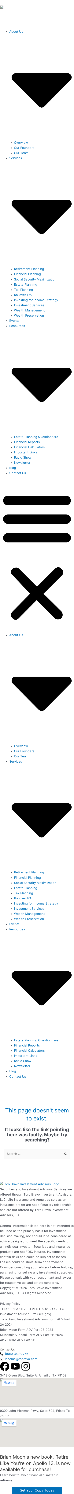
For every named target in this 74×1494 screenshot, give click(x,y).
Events (14, 321)
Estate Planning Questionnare (36, 437)
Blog (12, 468)
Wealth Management (29, 310)
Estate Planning (25, 284)
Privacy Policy (10, 1304)
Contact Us (17, 473)
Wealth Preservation (29, 315)
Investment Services (29, 305)
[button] (37, 556)
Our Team (21, 153)
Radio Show (22, 457)
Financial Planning (27, 274)
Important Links (25, 452)
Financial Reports (27, 442)
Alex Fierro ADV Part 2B (18, 1340)
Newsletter (22, 462)
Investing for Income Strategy (36, 300)
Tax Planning (23, 290)
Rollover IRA (23, 295)
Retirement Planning (29, 269)
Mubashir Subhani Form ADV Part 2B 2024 (32, 1335)
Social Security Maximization (35, 279)
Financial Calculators (29, 447)
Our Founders (24, 148)
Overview (21, 142)
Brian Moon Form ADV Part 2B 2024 (26, 1330)
